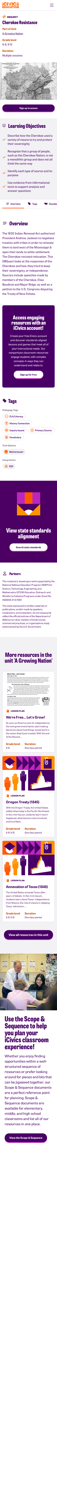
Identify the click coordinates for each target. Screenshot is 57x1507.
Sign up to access (28, 108)
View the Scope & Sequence (25, 1137)
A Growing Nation (12, 33)
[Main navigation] (52, 5)
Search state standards (28, 547)
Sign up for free (28, 374)
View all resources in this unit (28, 935)
